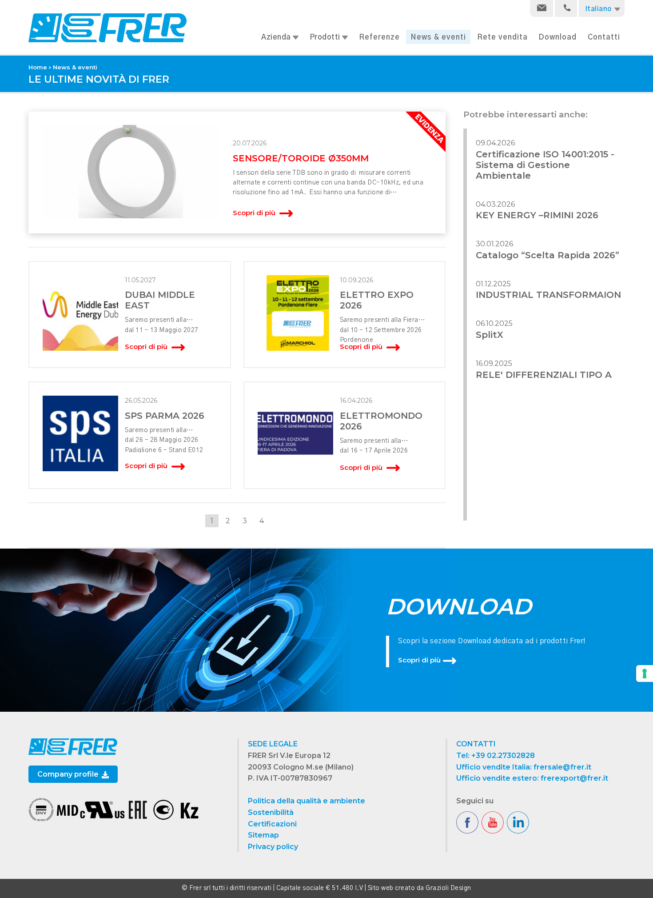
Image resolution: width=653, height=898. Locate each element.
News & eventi (438, 37)
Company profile (68, 774)
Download (557, 37)
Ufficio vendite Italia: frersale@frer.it (523, 767)
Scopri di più (419, 660)
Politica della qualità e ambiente (306, 801)
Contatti (604, 37)
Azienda (277, 37)
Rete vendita (502, 37)
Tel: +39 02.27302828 (495, 755)
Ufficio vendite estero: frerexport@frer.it (532, 778)
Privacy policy (273, 846)
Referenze (379, 37)
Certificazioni (272, 824)
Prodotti (326, 37)
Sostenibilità (271, 812)
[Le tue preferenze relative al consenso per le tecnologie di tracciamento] (644, 673)
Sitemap (263, 835)
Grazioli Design (448, 888)
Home (37, 67)
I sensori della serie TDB (269, 173)
